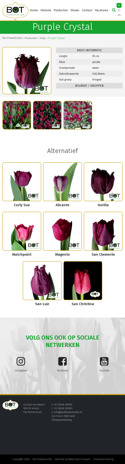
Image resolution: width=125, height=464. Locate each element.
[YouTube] (104, 364)
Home (34, 10)
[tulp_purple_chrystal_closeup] (47, 115)
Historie (46, 10)
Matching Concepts (79, 459)
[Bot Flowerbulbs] (15, 11)
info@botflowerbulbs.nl (68, 412)
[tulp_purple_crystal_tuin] (78, 115)
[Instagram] (21, 364)
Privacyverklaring (61, 419)
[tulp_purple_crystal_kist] (17, 115)
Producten (61, 10)
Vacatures (101, 10)
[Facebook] (62, 364)
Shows (74, 10)
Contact (87, 10)
